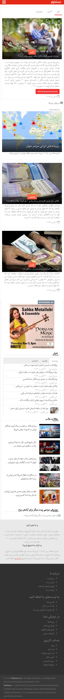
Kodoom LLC (16, 678)
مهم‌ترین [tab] (39, 11)
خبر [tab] (58, 11)
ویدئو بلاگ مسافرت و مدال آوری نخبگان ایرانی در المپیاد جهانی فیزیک (20, 427)
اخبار (55, 353)
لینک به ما (50, 590)
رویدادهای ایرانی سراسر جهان (42, 145)
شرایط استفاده (48, 664)
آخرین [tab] (49, 11)
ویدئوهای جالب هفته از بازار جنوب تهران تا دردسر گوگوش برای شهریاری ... (20, 460)
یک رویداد (50, 602)
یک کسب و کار (48, 606)
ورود (52, 645)
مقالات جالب (52, 419)
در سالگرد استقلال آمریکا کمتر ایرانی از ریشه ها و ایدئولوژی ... (21, 476)
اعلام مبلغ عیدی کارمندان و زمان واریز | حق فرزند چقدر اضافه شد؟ (32, 201)
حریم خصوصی (48, 661)
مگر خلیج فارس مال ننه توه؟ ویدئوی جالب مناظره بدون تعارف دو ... (22, 444)
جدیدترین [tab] (35, 360)
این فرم (18, 558)
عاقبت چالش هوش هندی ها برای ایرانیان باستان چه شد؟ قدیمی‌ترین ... (20, 493)
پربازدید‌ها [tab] (55, 360)
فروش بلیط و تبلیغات (46, 586)
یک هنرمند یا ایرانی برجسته (43, 609)
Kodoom (7, 685)
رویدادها (51, 622)
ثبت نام (51, 649)
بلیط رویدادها (49, 625)
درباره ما (50, 578)
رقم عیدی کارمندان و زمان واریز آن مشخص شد (41, 268)
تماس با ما (50, 582)
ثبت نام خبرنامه (48, 653)
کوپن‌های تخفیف (47, 629)
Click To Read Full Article (48, 91)
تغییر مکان (50, 657)
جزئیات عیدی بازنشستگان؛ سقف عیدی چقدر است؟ (38, 56)
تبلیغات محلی (48, 633)
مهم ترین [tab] (44, 360)
